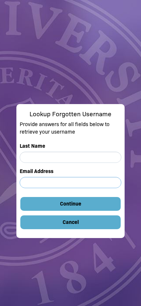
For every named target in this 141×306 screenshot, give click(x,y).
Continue (70, 204)
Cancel (71, 222)
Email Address (36, 171)
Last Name (32, 146)
